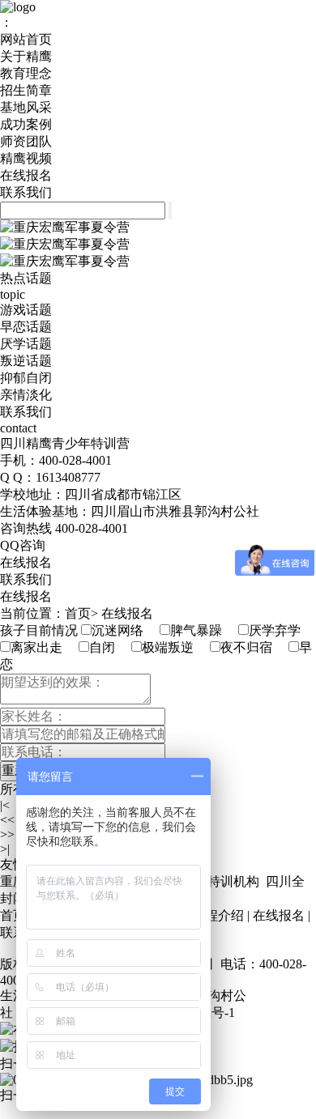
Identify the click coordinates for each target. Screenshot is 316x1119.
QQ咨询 (22, 545)
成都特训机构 (220, 881)
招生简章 (26, 90)
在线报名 (26, 175)
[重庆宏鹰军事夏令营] (65, 227)
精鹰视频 (26, 158)
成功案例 (26, 124)
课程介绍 (218, 915)
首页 (78, 613)
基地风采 (26, 107)
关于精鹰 (26, 56)
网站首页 (26, 39)
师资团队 (26, 141)
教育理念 (26, 73)
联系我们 (26, 192)
